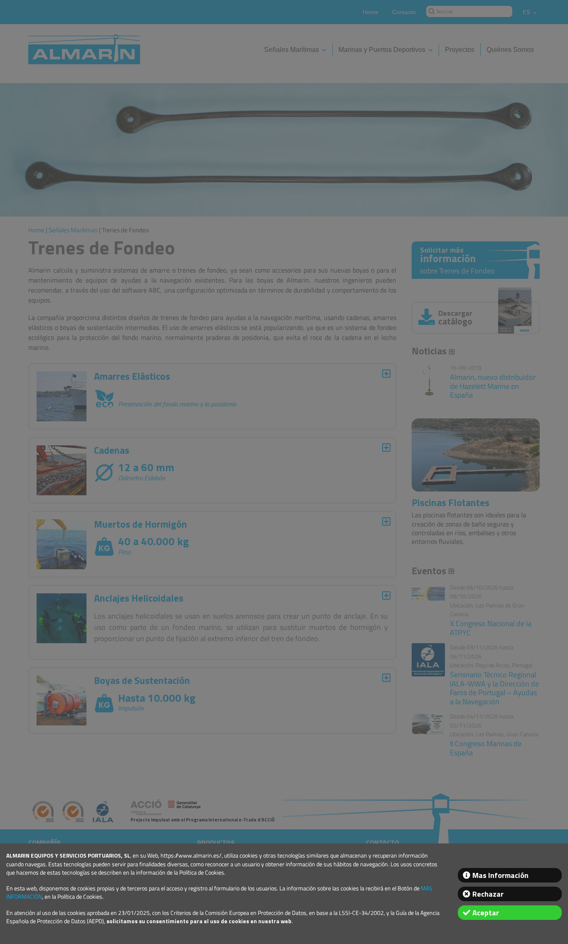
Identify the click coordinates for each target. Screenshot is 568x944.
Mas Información (500, 875)
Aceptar (485, 912)
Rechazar (488, 894)
